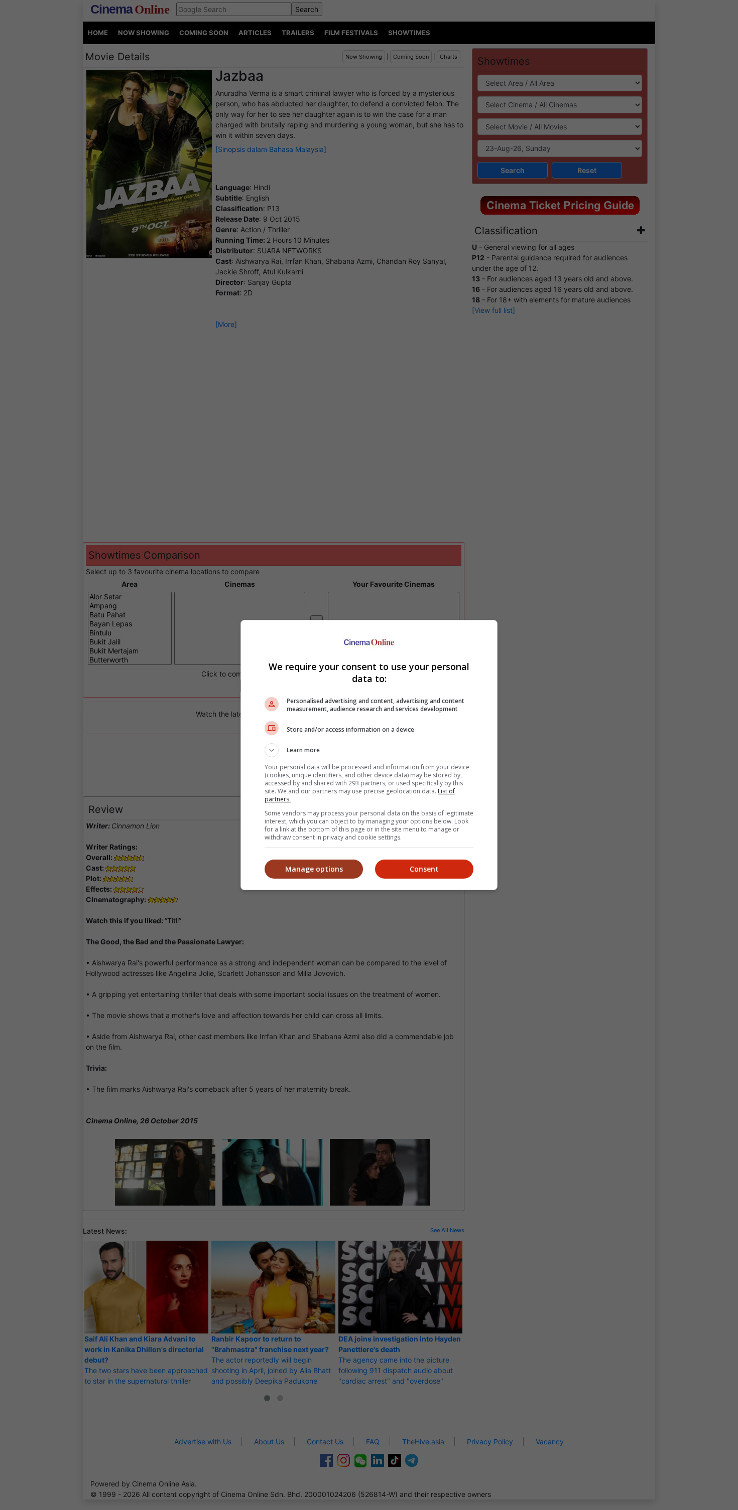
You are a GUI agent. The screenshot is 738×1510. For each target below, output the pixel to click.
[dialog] (369, 755)
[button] (369, 750)
